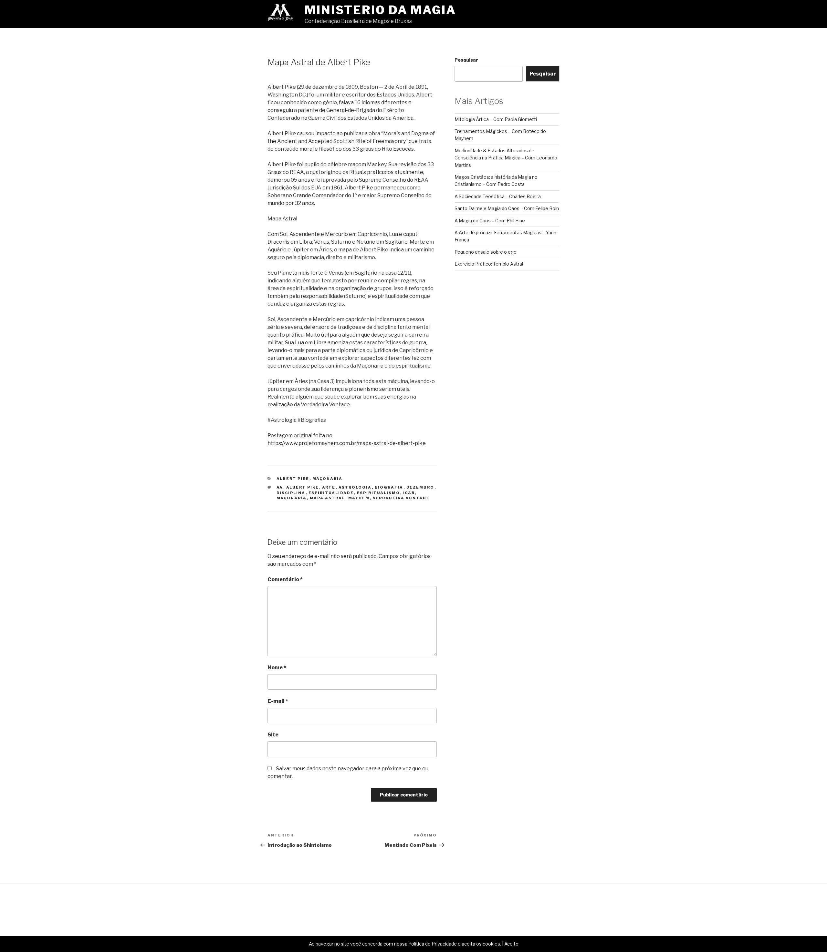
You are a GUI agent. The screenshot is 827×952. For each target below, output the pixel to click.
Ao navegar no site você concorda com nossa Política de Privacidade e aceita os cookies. (405, 944)
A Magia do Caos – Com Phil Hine (490, 220)
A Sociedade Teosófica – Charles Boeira (498, 196)
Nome (276, 667)
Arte (329, 487)
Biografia (389, 487)
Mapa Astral (327, 498)
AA (280, 487)
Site (272, 735)
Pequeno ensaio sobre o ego (486, 252)
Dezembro (420, 487)
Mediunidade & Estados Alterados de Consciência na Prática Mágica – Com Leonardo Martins (506, 158)
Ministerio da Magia (380, 10)
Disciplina (291, 493)
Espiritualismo (378, 493)
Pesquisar (466, 60)
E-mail (277, 701)
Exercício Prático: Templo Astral (489, 264)
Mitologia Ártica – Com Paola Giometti (496, 119)
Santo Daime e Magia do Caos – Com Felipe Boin (507, 208)
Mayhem (359, 498)
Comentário (285, 579)
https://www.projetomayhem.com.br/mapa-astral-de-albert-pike (346, 443)
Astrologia (355, 487)
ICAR (409, 493)
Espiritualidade (331, 493)
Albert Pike (293, 478)
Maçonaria (327, 478)
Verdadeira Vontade (401, 498)
